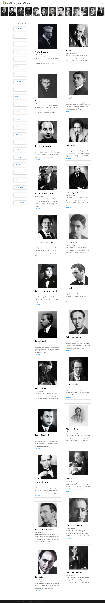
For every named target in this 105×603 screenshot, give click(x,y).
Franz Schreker (18, 141)
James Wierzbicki (39, 54)
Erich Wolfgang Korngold (20, 104)
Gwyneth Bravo (39, 485)
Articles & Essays (88, 3)
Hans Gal (17, 51)
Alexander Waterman (71, 53)
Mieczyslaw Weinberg (19, 179)
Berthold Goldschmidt (19, 58)
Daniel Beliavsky (39, 103)
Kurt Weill (17, 172)
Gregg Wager (69, 481)
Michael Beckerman (40, 149)
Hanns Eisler (17, 36)
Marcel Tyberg (18, 157)
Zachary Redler (70, 431)
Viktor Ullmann (18, 164)
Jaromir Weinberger (19, 187)
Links (100, 3)
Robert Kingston (39, 294)
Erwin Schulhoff (18, 149)
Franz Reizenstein (18, 134)
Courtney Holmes (40, 532)
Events (74, 3)
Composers (80, 3)
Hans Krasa (17, 111)
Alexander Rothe (39, 196)
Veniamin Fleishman (19, 43)
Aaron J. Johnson (70, 387)
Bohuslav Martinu (18, 126)
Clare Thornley (39, 245)
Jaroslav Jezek (18, 81)
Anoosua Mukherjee (71, 575)
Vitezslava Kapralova (19, 89)
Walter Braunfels (18, 28)
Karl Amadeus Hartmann (20, 73)
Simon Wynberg (39, 391)
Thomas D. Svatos (71, 291)
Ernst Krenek (17, 119)
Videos (95, 3)
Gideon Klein (17, 96)
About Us (68, 3)
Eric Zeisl (17, 194)
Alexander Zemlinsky (19, 202)
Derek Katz (38, 438)
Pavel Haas (17, 66)
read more (37, 66)
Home (63, 3)
